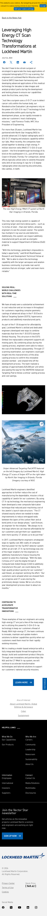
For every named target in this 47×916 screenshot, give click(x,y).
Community (30, 744)
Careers (28, 739)
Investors (6, 787)
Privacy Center (8, 883)
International (7, 783)
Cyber (23, 711)
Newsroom (30, 754)
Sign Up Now (10, 835)
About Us (29, 764)
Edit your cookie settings (24, 9)
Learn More (21, 682)
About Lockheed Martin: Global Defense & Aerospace (23, 705)
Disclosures (30, 792)
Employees (7, 778)
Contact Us (30, 778)
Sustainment (23, 715)
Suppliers (6, 792)
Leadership (30, 749)
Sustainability (31, 759)
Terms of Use (8, 887)
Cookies (5, 891)
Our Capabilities (9, 739)
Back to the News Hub (11, 17)
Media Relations (32, 783)
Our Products (8, 744)
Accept (43, 6)
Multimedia (30, 787)
